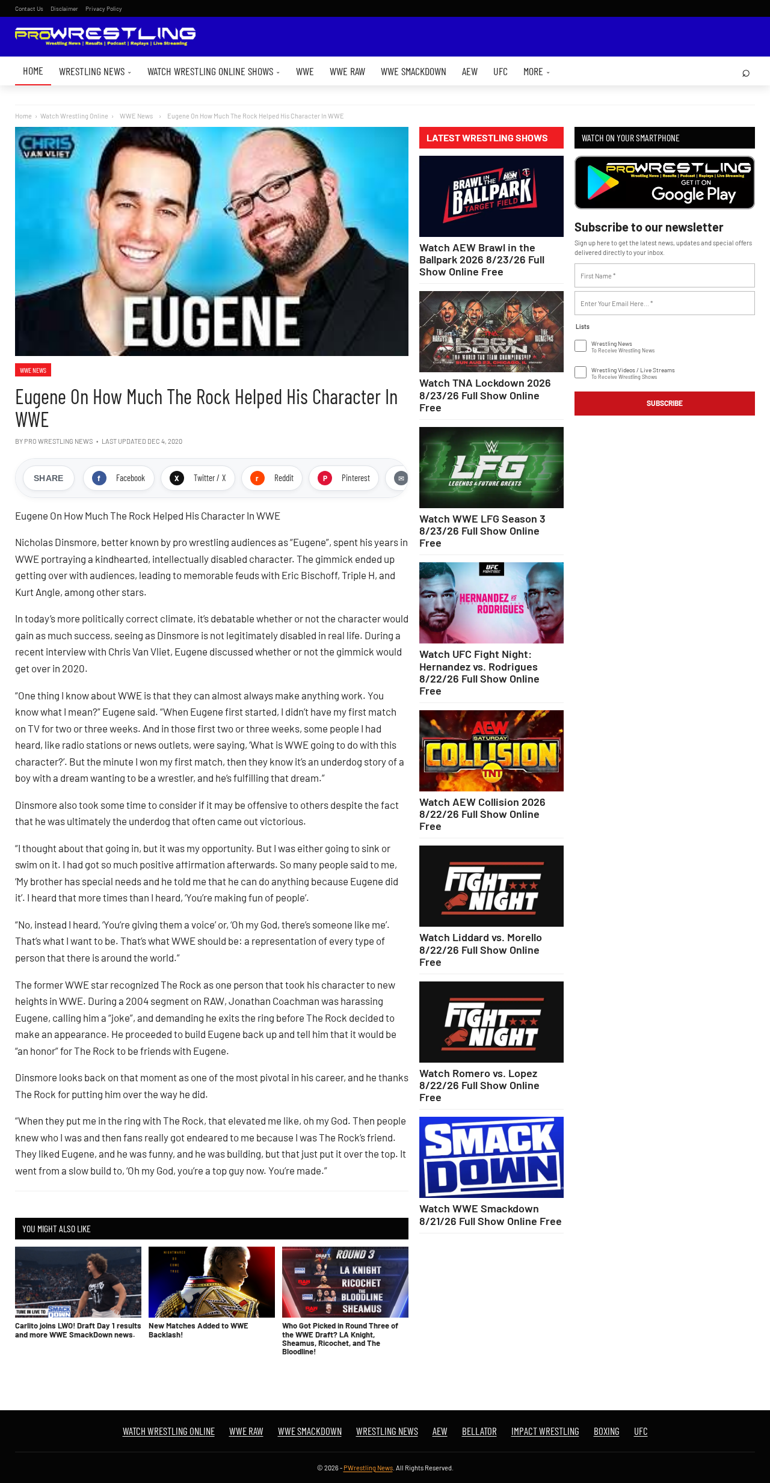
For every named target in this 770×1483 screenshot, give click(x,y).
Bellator (479, 1431)
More (536, 71)
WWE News (33, 370)
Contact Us (29, 8)
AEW (470, 71)
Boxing (607, 1431)
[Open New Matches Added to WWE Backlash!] (212, 1282)
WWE (305, 71)
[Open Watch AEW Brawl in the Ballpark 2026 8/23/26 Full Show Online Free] (491, 196)
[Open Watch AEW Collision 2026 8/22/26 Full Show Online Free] (491, 750)
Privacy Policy (103, 8)
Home (33, 70)
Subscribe (665, 403)
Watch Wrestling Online (74, 116)
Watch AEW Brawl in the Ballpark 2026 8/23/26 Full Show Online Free (481, 259)
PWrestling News (368, 1468)
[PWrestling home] (105, 37)
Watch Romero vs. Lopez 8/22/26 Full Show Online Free (479, 1085)
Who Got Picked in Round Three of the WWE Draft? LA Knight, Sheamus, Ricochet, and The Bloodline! (340, 1338)
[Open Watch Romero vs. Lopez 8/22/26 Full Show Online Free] (491, 1022)
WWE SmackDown (413, 71)
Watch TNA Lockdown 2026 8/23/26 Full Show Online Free (485, 394)
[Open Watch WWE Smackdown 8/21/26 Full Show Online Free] (491, 1157)
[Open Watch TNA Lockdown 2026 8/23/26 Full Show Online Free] (491, 331)
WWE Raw (347, 71)
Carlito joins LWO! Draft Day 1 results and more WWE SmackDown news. (78, 1330)
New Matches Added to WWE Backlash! (198, 1330)
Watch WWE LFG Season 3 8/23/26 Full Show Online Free (482, 530)
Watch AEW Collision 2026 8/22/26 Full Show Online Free (482, 813)
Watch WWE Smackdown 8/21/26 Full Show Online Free (490, 1214)
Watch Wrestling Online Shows (213, 71)
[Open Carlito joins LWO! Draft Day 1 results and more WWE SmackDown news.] (78, 1282)
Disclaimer (64, 8)
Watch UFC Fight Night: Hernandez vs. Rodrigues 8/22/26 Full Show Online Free (479, 671)
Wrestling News (95, 71)
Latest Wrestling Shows (487, 138)
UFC (500, 71)
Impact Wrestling (545, 1431)
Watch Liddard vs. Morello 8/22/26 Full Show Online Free (480, 949)
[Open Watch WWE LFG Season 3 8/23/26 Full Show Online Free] (491, 467)
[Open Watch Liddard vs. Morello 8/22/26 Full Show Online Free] (491, 886)
